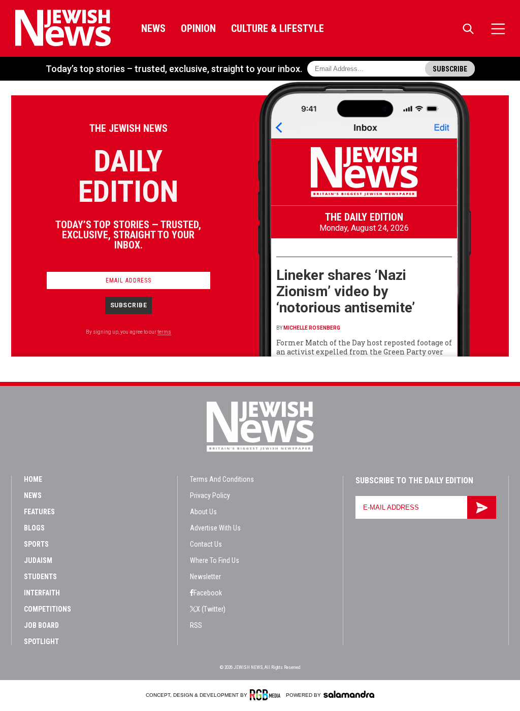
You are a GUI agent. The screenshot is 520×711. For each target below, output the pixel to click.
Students (40, 577)
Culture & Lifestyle (277, 28)
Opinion (198, 28)
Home (33, 479)
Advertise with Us (215, 528)
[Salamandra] (348, 694)
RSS (196, 625)
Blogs (34, 528)
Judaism (38, 560)
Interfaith (42, 593)
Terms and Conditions (222, 479)
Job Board (41, 625)
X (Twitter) (210, 609)
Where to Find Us (214, 560)
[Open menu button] (498, 28)
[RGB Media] (267, 694)
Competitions (47, 609)
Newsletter (205, 577)
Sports (36, 544)
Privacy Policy (210, 495)
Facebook (207, 593)
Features (39, 512)
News (153, 28)
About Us (203, 512)
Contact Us (206, 544)
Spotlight (41, 641)
